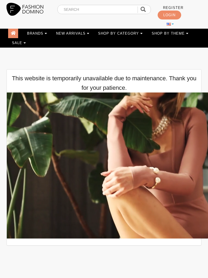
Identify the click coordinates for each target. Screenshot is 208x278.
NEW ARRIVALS (71, 33)
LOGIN (169, 15)
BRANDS (36, 33)
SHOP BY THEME (169, 33)
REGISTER (173, 8)
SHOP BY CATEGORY (119, 33)
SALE (18, 43)
